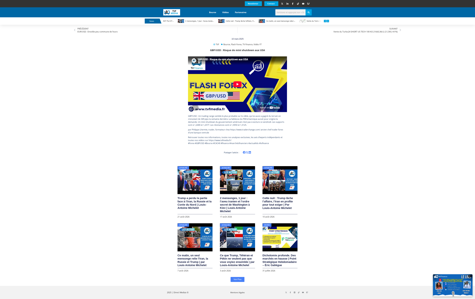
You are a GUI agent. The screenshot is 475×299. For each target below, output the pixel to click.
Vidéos (225, 12)
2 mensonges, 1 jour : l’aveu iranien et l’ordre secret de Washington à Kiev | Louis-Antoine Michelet (235, 205)
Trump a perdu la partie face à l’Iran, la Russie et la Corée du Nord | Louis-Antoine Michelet (195, 203)
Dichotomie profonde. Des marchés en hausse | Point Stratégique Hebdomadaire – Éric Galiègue (279, 260)
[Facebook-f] (290, 292)
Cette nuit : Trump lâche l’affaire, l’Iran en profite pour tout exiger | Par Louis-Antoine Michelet (277, 203)
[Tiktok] (299, 292)
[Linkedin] (294, 292)
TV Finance (248, 44)
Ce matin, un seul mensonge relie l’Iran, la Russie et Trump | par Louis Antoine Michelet (193, 260)
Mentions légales (237, 292)
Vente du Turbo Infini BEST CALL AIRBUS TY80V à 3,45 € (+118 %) (319, 21)
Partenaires (240, 12)
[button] (244, 152)
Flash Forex (236, 44)
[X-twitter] (286, 292)
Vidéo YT (258, 44)
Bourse (212, 12)
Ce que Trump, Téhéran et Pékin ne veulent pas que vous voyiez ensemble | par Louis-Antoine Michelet (237, 260)
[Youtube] (303, 292)
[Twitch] (307, 292)
